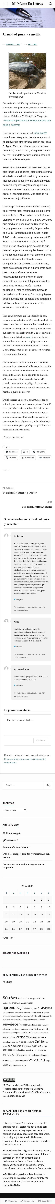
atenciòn (27, 1008)
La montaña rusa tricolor (16, 847)
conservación (25, 1012)
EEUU (20, 1019)
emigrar (26, 1019)
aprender (28, 1003)
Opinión (40, 1041)
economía (13, 1020)
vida (5, 1065)
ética (24, 1065)
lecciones (22, 1037)
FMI (10, 1029)
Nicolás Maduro (26, 1042)
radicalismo (29, 1050)
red (35, 1050)
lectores (32, 1037)
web (14, 1065)
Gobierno (38, 1029)
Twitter (6, 1061)
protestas (17, 1050)
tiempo (45, 1055)
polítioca (44, 1046)
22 (34, 921)
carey (28, 336)
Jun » (12, 937)
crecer (46, 1012)
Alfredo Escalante (23, 999)
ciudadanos (45, 1008)
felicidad (6, 1029)
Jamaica (35, 1033)
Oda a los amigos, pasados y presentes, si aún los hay (26, 855)
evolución (44, 1025)
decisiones (21, 1016)
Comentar (40, 740)
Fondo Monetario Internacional (23, 1029)
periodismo (15, 1045)
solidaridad (37, 1055)
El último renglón (12, 833)
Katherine (18, 536)
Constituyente (37, 1012)
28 (27, 929)
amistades (7, 1003)
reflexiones (41, 1050)
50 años (10, 997)
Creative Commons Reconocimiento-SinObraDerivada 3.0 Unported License (26, 1092)
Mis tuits (7, 981)
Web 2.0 (19, 1065)
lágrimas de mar (21, 669)
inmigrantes (17, 1033)
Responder (22, 610)
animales (20, 1003)
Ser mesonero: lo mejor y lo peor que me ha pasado (24, 865)
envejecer (11, 1024)
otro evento (40, 133)
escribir (24, 1024)
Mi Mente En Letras (27, 3)
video (10, 1065)
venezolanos (22, 1060)
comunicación (16, 1012)
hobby (46, 1029)
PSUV (23, 1050)
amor (14, 1003)
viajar (48, 1061)
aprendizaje (13, 1007)
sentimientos (26, 1055)
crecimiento (8, 1016)
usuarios (13, 1061)
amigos (33, 999)
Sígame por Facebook (16, 953)
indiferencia (7, 1033)
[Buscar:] (27, 785)
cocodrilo (7, 1012)
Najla (16, 621)
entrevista (41, 1020)
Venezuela (36, 1060)
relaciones (11, 1054)
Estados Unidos (34, 1025)
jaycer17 (32, 44)
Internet (27, 1032)
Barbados (34, 1008)
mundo (6, 1042)
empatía (33, 1019)
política (36, 1045)
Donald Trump (41, 1016)
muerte (43, 1037)
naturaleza (13, 1042)
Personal (26, 1045)
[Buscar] (48, 4)
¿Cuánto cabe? (10, 840)
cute (15, 1016)
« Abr (5, 937)
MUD (37, 1037)
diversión (30, 1016)
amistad (41, 998)
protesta (7, 1049)
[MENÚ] (5, 4)
